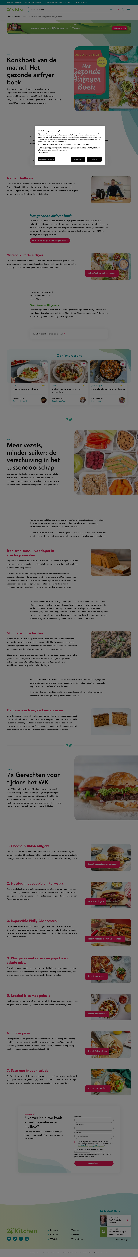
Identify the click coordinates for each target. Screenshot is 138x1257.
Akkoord (94, 159)
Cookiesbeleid (62, 141)
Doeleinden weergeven (46, 159)
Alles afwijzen (78, 159)
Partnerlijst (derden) (43, 152)
